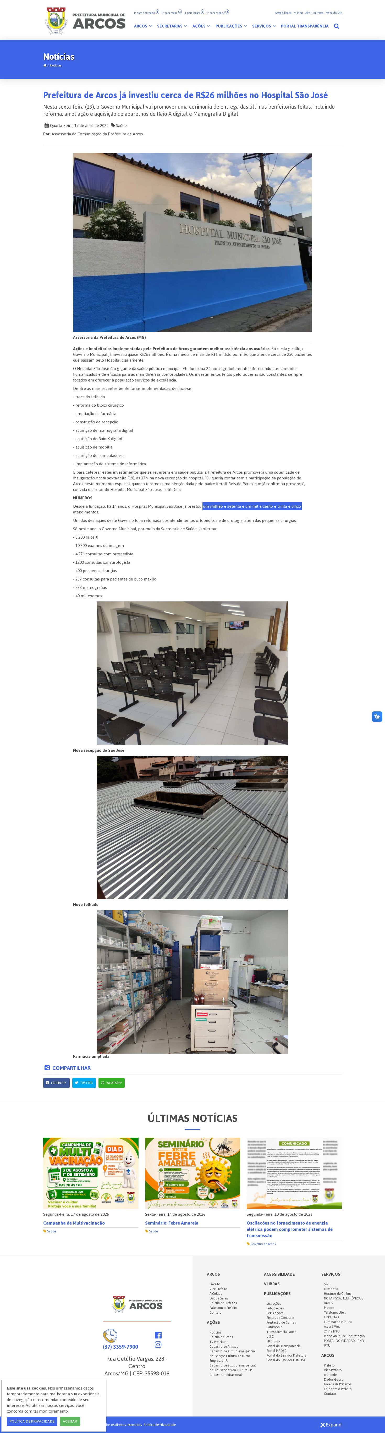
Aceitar (70, 1421)
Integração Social (263, 1231)
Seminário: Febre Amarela (70, 1223)
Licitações (274, 1304)
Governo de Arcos (161, 1244)
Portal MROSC (277, 1351)
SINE (327, 1284)
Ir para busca (193, 13)
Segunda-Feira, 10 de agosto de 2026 (178, 1214)
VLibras (298, 13)
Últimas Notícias (192, 1118)
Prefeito (215, 1284)
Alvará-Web (332, 1327)
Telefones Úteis (335, 1312)
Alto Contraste (314, 13)
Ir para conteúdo (146, 13)
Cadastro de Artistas (224, 1346)
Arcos (141, 26)
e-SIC (270, 1337)
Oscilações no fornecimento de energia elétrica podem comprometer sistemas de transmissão (188, 1229)
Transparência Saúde (281, 1332)
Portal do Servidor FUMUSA (286, 1360)
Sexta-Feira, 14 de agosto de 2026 (73, 1214)
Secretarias (170, 26)
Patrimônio (275, 1327)
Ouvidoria (331, 1289)
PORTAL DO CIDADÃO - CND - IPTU (345, 1343)
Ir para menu (171, 13)
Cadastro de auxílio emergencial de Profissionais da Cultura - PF (233, 1367)
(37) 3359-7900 (120, 1346)
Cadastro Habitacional (226, 1375)
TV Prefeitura (219, 1342)
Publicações (229, 26)
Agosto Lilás (259, 1223)
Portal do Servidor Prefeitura (286, 1355)
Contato (216, 1312)
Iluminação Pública (338, 1322)
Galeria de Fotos (221, 1337)
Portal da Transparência (284, 1346)
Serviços (262, 26)
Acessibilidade (283, 13)
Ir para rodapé (217, 13)
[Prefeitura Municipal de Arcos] (85, 20)
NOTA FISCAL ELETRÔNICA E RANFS (343, 1300)
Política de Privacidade (160, 1425)
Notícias (55, 65)
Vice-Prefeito (218, 1289)
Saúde (121, 125)
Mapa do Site (334, 13)
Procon (329, 1308)
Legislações (275, 1313)
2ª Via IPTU (332, 1331)
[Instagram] (158, 1346)
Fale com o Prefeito (223, 1308)
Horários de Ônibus (337, 1294)
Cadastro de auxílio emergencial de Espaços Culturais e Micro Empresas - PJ (233, 1356)
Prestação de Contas (281, 1322)
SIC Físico (273, 1341)
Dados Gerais (219, 1298)
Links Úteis (331, 1317)
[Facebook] (158, 1336)
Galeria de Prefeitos (223, 1303)
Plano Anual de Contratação (344, 1336)
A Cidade (216, 1294)
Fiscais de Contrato (280, 1318)
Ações (199, 26)
